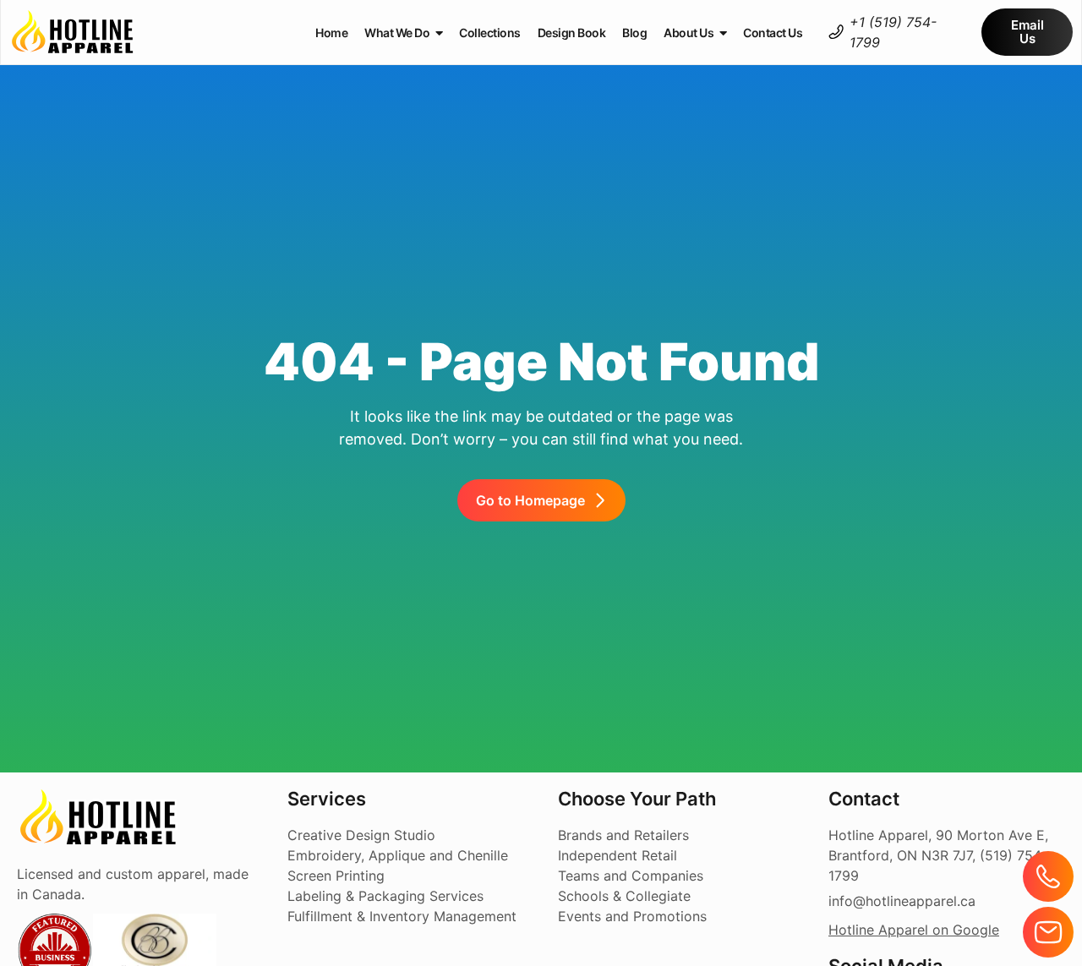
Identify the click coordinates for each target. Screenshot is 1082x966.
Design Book (572, 32)
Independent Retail (617, 855)
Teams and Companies (630, 875)
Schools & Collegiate (624, 895)
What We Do (396, 32)
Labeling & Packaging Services (385, 895)
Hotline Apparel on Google (913, 929)
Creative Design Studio (361, 835)
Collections (490, 32)
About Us (688, 32)
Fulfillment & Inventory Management (401, 916)
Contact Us (772, 32)
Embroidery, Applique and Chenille (397, 855)
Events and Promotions (632, 916)
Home (331, 32)
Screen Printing (336, 875)
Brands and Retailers (623, 835)
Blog (634, 32)
